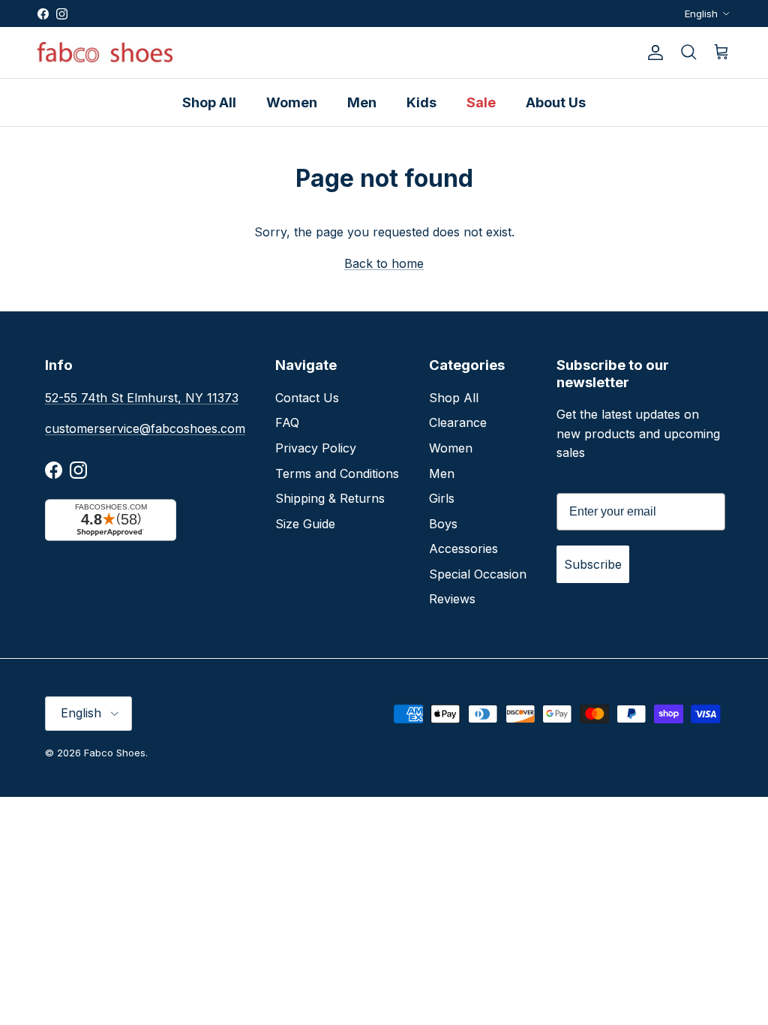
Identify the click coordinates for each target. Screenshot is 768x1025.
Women (291, 102)
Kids (421, 102)
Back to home (384, 263)
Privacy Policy (315, 447)
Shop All (209, 102)
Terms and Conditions (337, 473)
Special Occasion (477, 574)
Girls (441, 498)
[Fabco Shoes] (105, 52)
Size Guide (305, 523)
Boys (443, 523)
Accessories (463, 548)
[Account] (652, 53)
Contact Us (307, 397)
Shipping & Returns (330, 498)
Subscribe (593, 564)
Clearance (458, 422)
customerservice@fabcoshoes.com (145, 428)
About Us (556, 102)
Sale (481, 102)
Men (361, 102)
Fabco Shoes (115, 753)
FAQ (287, 422)
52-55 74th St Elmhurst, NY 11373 (141, 397)
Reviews (452, 598)
